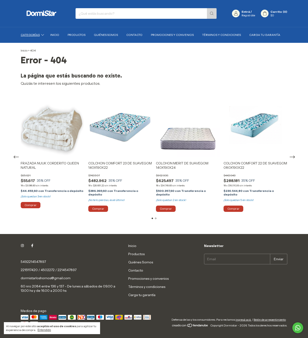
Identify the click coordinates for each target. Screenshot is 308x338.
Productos (76, 35)
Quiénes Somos (106, 35)
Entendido (44, 330)
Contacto (134, 35)
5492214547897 (33, 262)
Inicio (54, 35)
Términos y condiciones (221, 35)
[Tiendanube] (190, 326)
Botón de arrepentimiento (270, 319)
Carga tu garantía (264, 35)
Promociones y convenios (172, 35)
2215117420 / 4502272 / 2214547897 (49, 270)
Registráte (248, 15)
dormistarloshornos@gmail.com (46, 278)
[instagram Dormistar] (22, 246)
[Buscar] (212, 13)
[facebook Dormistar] (32, 246)
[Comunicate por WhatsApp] (297, 327)
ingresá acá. (243, 319)
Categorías (30, 35)
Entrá (246, 11)
